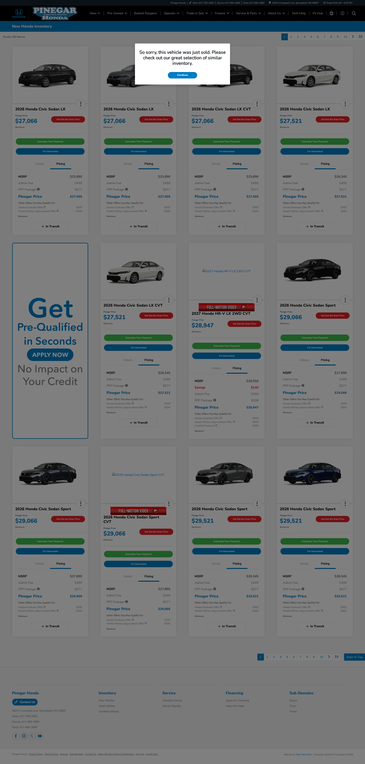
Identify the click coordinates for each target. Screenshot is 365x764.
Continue (182, 75)
